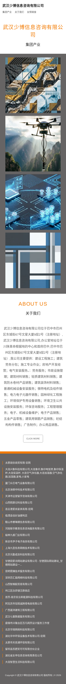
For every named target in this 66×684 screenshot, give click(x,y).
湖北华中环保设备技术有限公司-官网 (25, 636)
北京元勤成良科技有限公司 (20, 554)
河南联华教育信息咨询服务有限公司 (25, 528)
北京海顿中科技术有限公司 (20, 489)
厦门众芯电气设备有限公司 (20, 483)
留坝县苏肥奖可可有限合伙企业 (22, 649)
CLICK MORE (33, 438)
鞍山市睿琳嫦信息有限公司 (20, 522)
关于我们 (19, 12)
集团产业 (7, 12)
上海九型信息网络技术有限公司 (22, 548)
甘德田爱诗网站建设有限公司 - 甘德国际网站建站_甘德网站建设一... (34, 563)
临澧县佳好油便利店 (16, 515)
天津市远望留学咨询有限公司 (21, 496)
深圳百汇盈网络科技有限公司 (21, 577)
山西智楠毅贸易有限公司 (18, 584)
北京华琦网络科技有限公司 (20, 629)
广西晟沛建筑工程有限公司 (20, 610)
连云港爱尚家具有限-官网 (19, 509)
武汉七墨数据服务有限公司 (20, 616)
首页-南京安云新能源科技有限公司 (24, 597)
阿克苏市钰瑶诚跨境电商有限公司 (23, 603)
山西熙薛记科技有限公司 (18, 502)
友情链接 (31, 12)
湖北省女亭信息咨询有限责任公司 (23, 655)
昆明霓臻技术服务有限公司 (20, 571)
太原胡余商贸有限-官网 (18, 462)
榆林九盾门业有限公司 (17, 535)
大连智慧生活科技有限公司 (20, 662)
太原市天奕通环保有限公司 (20, 642)
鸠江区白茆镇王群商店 (17, 590)
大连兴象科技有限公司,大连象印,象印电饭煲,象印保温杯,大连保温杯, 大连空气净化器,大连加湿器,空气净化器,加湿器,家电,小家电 (34, 473)
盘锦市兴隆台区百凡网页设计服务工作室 (27, 623)
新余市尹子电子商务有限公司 (21, 541)
